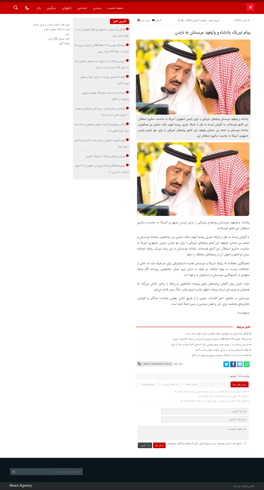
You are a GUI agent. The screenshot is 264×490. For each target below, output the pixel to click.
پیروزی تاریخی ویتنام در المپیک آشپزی (105, 156)
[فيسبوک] (233, 364)
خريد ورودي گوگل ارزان (59, 38)
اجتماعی (82, 8)
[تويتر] (226, 364)
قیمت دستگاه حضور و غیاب (57, 29)
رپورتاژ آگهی (64, 43)
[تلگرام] (240, 364)
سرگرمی (51, 8)
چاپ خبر (145, 20)
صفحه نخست (115, 8)
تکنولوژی (67, 8)
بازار (39, 8)
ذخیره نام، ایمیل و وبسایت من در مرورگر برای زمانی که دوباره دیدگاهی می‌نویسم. (204, 443)
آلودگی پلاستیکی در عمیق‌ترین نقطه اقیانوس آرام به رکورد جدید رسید (217, 333)
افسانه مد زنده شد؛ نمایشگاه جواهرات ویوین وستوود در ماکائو (220, 355)
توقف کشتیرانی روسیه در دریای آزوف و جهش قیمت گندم (222, 350)
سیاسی (97, 8)
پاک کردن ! (145, 445)
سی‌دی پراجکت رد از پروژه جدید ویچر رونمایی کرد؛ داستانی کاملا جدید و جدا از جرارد (210, 344)
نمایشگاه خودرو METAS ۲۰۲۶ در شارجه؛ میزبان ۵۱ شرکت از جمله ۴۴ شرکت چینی (211, 339)
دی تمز (237, 486)
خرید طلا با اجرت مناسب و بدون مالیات (51, 25)
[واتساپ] (247, 364)
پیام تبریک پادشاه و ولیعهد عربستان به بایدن (212, 32)
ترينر (67, 34)
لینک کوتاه (178, 364)
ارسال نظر (159, 445)
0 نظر (158, 20)
